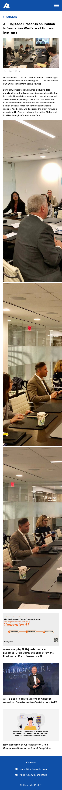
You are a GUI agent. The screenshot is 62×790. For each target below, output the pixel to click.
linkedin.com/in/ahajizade (33, 774)
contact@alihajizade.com (33, 769)
